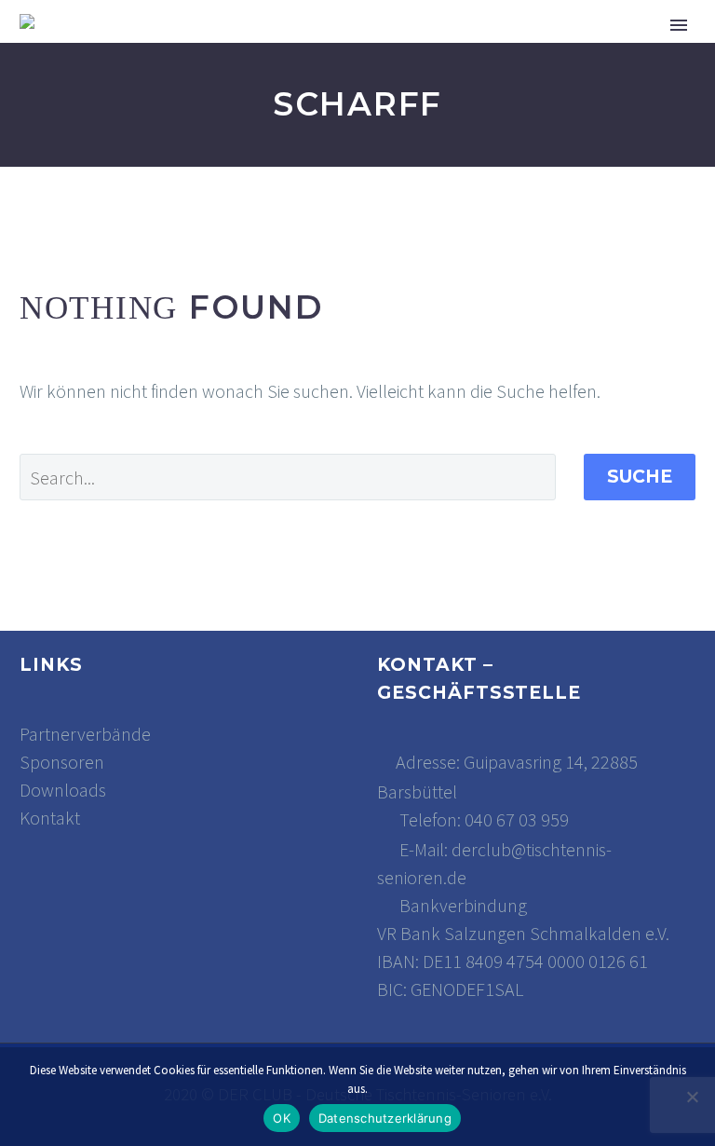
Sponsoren (62, 761)
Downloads (63, 789)
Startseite (219, 49)
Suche (639, 476)
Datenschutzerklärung (385, 1118)
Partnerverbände (85, 733)
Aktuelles (348, 49)
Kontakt (50, 817)
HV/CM (592, 49)
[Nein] (691, 1096)
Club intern (480, 49)
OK (281, 1118)
